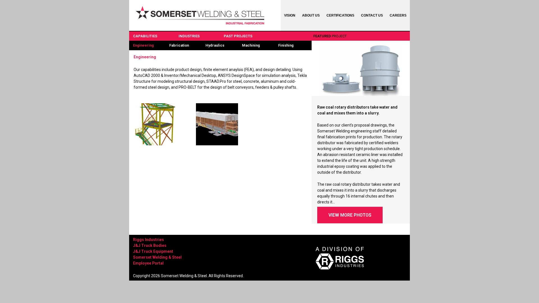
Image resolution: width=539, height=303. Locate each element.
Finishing (286, 45)
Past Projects (238, 36)
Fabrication (179, 45)
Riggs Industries (148, 239)
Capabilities (145, 36)
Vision (289, 15)
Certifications (340, 15)
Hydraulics (214, 45)
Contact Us (372, 15)
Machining (251, 45)
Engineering (143, 45)
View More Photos (349, 215)
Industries (189, 36)
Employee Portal (148, 263)
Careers (398, 15)
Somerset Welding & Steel (157, 257)
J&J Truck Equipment (153, 251)
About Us (311, 15)
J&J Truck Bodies (149, 245)
